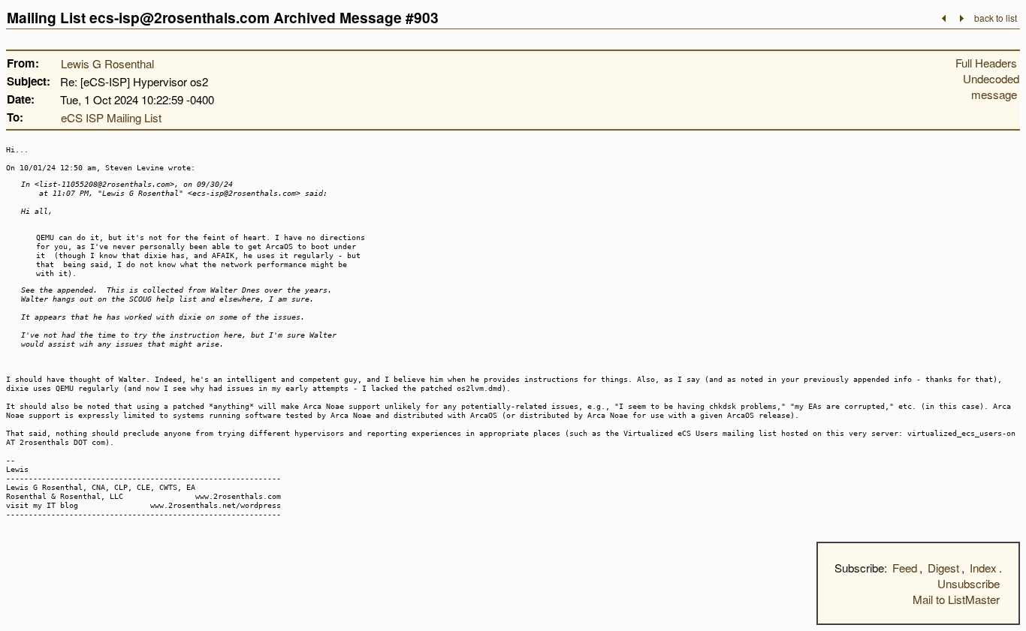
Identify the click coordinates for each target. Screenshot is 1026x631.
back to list (995, 17)
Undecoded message (991, 86)
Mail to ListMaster (956, 599)
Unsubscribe (968, 583)
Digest (943, 567)
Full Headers (986, 63)
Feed (904, 567)
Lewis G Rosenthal (107, 63)
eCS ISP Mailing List (111, 117)
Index (983, 567)
